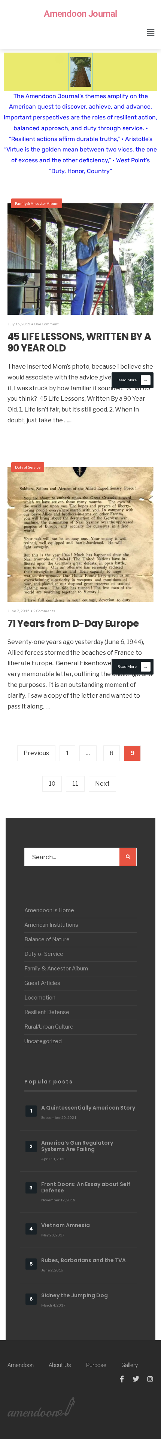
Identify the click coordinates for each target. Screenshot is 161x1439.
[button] (151, 33)
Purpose (96, 1365)
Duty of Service (27, 467)
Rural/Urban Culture (48, 1026)
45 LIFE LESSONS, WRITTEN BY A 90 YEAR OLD (79, 342)
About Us (60, 1365)
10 (52, 783)
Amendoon (20, 1365)
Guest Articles (42, 983)
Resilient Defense (46, 1012)
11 (75, 783)
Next (102, 783)
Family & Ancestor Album (36, 203)
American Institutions (51, 925)
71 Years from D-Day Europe (73, 623)
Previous (36, 753)
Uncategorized (43, 1041)
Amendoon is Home (49, 910)
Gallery (129, 1365)
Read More (133, 379)
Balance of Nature (47, 939)
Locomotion (39, 997)
